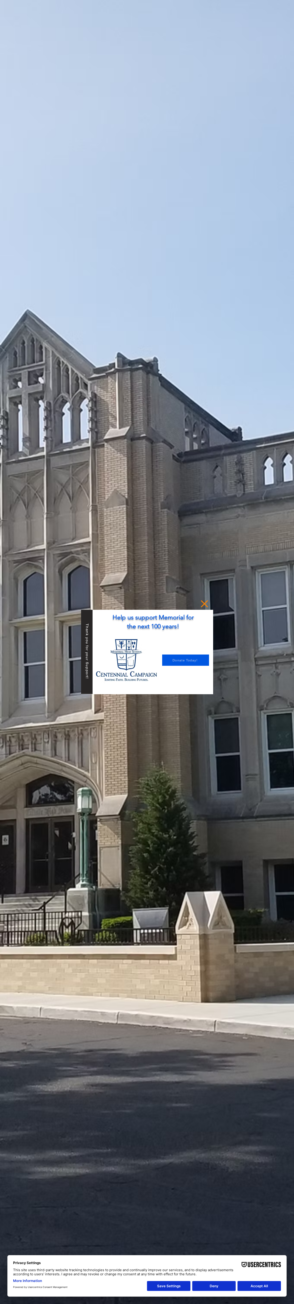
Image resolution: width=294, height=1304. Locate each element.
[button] (204, 603)
